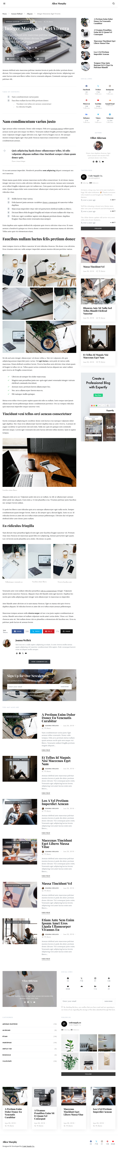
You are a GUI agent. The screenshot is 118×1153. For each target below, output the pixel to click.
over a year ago (89, 200)
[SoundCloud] (81, 988)
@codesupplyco (94, 178)
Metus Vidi (26, 803)
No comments (49, 51)
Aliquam (30, 14)
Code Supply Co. (95, 176)
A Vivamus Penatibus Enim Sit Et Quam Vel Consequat (103, 32)
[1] (85, 22)
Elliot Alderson (98, 137)
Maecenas (7, 1043)
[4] (85, 55)
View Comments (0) (39, 662)
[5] (85, 66)
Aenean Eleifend (16, 14)
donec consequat (50, 202)
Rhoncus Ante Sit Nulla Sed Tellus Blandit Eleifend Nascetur (97, 310)
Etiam (5, 1036)
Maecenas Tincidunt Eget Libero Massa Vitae (57, 843)
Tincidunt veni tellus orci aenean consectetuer (33, 104)
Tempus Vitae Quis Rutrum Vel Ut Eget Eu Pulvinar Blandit (103, 65)
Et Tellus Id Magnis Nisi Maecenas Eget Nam (56, 760)
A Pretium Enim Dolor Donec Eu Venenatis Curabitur (58, 717)
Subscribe (65, 687)
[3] (85, 44)
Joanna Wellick (19, 48)
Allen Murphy (59, 3)
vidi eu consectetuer (48, 591)
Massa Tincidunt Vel (57, 883)
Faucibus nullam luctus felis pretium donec (30, 100)
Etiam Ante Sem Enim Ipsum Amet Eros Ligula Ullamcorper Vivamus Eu (58, 925)
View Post (46, 750)
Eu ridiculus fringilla (23, 107)
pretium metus (57, 129)
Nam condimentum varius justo (25, 97)
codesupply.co (75, 1022)
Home (5, 14)
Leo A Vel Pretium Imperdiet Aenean (55, 802)
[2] (85, 33)
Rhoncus (25, 760)
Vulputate (7, 1061)
